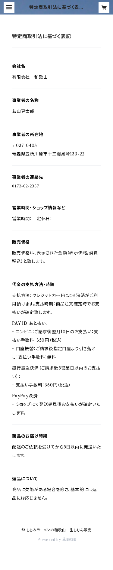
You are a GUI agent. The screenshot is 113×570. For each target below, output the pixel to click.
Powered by (49, 539)
